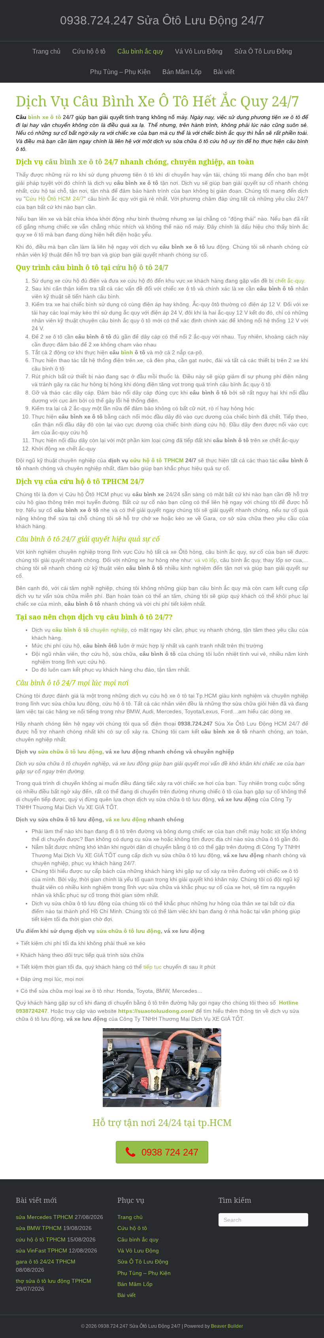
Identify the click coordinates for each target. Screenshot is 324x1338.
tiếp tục (153, 967)
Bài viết (223, 72)
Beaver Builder (227, 1326)
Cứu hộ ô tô (88, 51)
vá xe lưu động (126, 819)
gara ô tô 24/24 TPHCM (45, 1261)
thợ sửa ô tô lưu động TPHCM (53, 1281)
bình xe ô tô (44, 117)
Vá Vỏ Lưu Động (198, 51)
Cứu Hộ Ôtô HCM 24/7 (55, 198)
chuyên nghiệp (90, 630)
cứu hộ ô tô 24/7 (140, 267)
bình (127, 352)
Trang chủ (46, 51)
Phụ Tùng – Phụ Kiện (120, 72)
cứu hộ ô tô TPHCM (156, 460)
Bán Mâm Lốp (182, 72)
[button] (162, 1152)
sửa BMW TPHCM (39, 1228)
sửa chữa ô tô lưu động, (71, 751)
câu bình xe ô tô (73, 161)
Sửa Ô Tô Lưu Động (263, 51)
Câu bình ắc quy (140, 51)
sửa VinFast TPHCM (41, 1250)
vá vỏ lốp (205, 560)
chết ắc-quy (289, 280)
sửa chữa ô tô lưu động (128, 931)
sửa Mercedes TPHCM (44, 1217)
